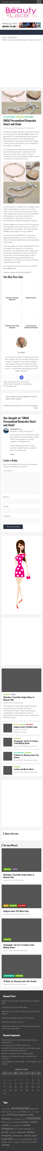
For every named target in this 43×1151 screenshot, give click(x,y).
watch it (10, 1142)
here (10, 242)
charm (26, 382)
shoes (30, 1132)
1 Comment (29, 128)
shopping (7, 1135)
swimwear (27, 1139)
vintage (4, 1142)
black (18, 1112)
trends (36, 1139)
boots (29, 1112)
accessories (12, 382)
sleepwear (18, 1135)
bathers (9, 1112)
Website (6, 516)
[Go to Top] (39, 1141)
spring (27, 1135)
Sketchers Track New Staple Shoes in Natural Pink (18, 698)
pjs (33, 1129)
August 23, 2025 (20, 730)
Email (6, 506)
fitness (4, 1122)
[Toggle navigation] (4, 32)
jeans (17, 1122)
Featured (28, 117)
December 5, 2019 (10, 128)
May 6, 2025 (18, 746)
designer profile (26, 1114)
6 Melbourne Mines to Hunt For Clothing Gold (20, 407)
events (23, 1119)
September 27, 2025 (11, 703)
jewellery (19, 384)
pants (16, 1129)
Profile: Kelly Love (23, 1045)
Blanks (4, 1053)
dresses (6, 1118)
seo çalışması (7, 1045)
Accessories (9, 117)
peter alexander (25, 1129)
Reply (12, 454)
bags (3, 1112)
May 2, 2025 (18, 772)
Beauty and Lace (20, 732)
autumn (34, 1109)
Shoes (13, 694)
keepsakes (27, 384)
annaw (21, 128)
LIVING (6, 1125)
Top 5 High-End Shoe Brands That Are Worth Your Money (21, 398)
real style (12, 1132)
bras (33, 1112)
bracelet (20, 382)
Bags (16, 724)
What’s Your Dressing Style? (21, 1053)
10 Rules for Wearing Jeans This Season (26, 756)
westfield (16, 1142)
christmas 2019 (9, 384)
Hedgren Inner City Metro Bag (25, 727)
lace (21, 703)
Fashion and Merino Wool (24, 769)
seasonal (21, 1132)
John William (7, 1062)
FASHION (20, 117)
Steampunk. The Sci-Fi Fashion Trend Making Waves (26, 742)
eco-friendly (16, 1119)
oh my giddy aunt (10, 386)
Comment (8, 471)
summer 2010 (17, 1139)
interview (11, 1122)
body (23, 1112)
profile (5, 1132)
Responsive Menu (39, 2)
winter (6, 1144)
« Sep (4, 1096)
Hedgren (29, 724)
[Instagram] (21, 377)
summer (7, 1138)
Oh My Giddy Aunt (25, 134)
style (34, 1135)
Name (6, 497)
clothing (12, 1114)
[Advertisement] (21, 63)
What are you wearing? (30, 1142)
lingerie (33, 1122)
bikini (14, 1112)
